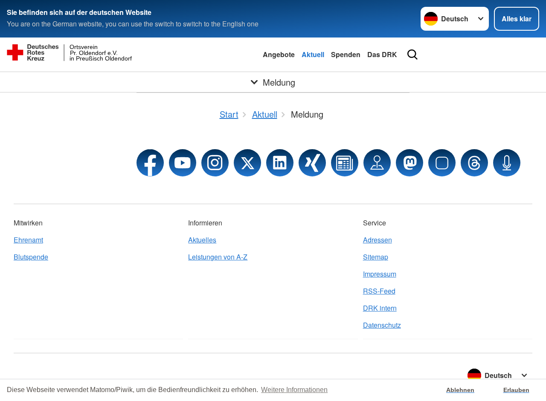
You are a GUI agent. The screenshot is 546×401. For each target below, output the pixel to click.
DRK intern (380, 308)
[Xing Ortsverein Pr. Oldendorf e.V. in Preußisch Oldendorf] (312, 162)
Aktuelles (202, 240)
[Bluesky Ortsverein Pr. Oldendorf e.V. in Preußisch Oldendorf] (442, 162)
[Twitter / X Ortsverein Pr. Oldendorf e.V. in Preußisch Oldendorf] (247, 162)
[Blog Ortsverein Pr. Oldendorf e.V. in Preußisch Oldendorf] (344, 162)
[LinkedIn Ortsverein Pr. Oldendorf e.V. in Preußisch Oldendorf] (279, 162)
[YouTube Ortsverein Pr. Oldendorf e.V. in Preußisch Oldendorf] (182, 162)
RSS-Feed (379, 291)
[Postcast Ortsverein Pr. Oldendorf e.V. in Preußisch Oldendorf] (506, 162)
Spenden (345, 54)
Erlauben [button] (516, 390)
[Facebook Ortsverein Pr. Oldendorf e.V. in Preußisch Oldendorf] (150, 162)
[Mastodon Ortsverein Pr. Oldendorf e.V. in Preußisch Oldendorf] (409, 162)
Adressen (377, 240)
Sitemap (375, 257)
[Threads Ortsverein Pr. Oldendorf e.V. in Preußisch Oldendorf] (474, 162)
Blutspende (31, 257)
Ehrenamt (28, 240)
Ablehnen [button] (460, 390)
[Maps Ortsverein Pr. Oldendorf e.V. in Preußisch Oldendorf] (377, 162)
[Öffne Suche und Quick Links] (412, 54)
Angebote (279, 54)
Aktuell (313, 54)
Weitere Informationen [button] (294, 389)
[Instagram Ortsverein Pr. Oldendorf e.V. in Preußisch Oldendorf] (215, 162)
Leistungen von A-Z (217, 257)
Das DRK (382, 54)
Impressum (379, 274)
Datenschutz (382, 325)
